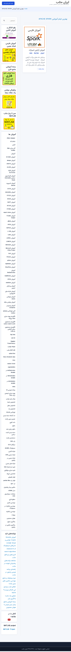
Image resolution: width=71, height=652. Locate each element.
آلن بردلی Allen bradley (11, 149)
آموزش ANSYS (11, 164)
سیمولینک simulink (10, 448)
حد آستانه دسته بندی (9, 416)
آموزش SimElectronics (11, 271)
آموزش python (11, 260)
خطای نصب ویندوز (10, 587)
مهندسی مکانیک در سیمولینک (9, 507)
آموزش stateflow (10, 283)
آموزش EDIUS (11, 199)
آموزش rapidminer (10, 264)
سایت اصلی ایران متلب (8, 3)
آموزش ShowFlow (10, 267)
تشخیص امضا (11, 402)
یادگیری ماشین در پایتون (10, 526)
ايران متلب (62, 2)
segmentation (11, 367)
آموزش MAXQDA (10, 245)
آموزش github (11, 221)
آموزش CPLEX (11, 195)
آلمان (13, 145)
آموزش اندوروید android (10, 184)
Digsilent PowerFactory (11, 342)
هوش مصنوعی (11, 518)
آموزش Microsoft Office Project (10, 249)
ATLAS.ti (12, 141)
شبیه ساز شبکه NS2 (9, 467)
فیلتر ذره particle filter (9, 480)
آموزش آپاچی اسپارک (37, 50)
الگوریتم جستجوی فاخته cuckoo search (9, 323)
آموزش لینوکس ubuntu (11, 298)
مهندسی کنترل (11, 503)
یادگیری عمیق (11, 522)
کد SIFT (13, 484)
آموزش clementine (10, 192)
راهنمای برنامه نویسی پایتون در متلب (10, 572)
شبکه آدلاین (11, 451)
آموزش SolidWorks (10, 276)
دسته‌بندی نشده (10, 438)
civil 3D (13, 338)
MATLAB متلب (11, 350)
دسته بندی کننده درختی (10, 434)
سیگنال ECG (11, 445)
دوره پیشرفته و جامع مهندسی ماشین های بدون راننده (9, 581)
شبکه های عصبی (10, 464)
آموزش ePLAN (11, 206)
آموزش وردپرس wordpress (10, 307)
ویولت (13, 515)
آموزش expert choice (9, 212)
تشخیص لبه (11, 409)
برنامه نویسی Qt (10, 390)
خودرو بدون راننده (10, 419)
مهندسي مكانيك (10, 512)
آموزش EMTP (11, 202)
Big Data (36, 53)
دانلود (13, 426)
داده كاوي (12, 422)
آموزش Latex (11, 235)
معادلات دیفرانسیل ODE (10, 495)
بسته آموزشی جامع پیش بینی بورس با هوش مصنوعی (10, 604)
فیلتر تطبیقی (11, 477)
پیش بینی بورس (10, 399)
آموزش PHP (11, 254)
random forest (11, 364)
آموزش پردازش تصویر (11, 287)
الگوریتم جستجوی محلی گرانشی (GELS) (10, 329)
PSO (14, 360)
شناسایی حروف (11, 474)
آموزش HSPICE (10, 228)
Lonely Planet (11, 347)
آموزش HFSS (11, 225)
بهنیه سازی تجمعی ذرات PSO (10, 394)
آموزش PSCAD (11, 257)
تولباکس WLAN (10, 412)
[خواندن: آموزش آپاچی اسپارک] (34, 37)
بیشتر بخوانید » (41, 69)
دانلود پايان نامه (10, 429)
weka (31, 53)
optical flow (12, 353)
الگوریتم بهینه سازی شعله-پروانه (9, 317)
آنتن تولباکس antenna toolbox (9, 312)
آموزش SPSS (11, 279)
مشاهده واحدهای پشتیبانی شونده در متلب (10, 563)
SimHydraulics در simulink (10, 377)
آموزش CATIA (11, 189)
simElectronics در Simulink (10, 371)
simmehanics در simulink (11, 382)
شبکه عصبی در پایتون (11, 459)
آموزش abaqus (11, 160)
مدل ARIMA (11, 491)
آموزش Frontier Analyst (11, 217)
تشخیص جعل (11, 406)
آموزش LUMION (10, 241)
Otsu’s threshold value (9, 357)
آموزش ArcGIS (11, 167)
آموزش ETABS (11, 209)
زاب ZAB (12, 441)
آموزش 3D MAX (10, 157)
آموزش (42, 53)
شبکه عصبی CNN (10, 455)
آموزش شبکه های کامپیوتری (10, 292)
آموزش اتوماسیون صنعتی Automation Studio (10, 178)
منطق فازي (12, 499)
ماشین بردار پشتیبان (9, 487)
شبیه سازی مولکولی (9, 470)
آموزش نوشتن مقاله (9, 302)
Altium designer (11, 138)
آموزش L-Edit (11, 231)
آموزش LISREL (11, 238)
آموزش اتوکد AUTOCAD (11, 171)
